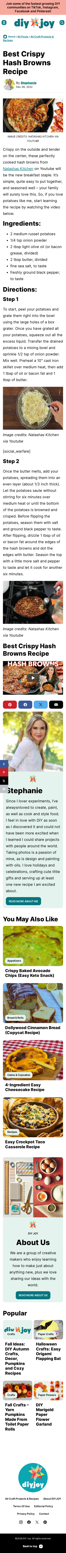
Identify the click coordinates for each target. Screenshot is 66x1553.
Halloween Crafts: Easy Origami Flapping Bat (48, 1351)
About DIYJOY (52, 1498)
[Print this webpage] (4, 789)
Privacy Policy (26, 1513)
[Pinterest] (45, 1522)
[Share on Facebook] (4, 764)
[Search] (62, 23)
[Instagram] (21, 1522)
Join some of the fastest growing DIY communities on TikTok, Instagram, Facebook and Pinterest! (33, 7)
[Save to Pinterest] (4, 772)
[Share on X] (4, 780)
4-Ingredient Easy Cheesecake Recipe (24, 1087)
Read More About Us (33, 1295)
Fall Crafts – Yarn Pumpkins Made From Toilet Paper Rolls (17, 1417)
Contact (44, 1513)
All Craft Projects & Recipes (22, 1498)
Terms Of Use (21, 1506)
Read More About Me (23, 901)
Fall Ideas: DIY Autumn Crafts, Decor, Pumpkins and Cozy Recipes (17, 1358)
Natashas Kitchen (18, 168)
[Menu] (4, 23)
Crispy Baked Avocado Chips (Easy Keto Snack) (29, 973)
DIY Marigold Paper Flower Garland (45, 1415)
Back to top (30, 1546)
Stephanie (28, 83)
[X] (37, 1522)
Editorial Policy (43, 1506)
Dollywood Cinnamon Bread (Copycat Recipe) (32, 1030)
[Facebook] (29, 1522)
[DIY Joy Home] (34, 22)
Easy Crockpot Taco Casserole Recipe (25, 1144)
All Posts (22, 36)
